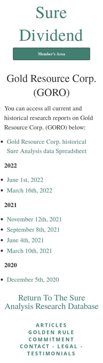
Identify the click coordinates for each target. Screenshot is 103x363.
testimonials (51, 353)
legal (67, 346)
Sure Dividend (51, 23)
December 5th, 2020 (33, 279)
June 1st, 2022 (25, 179)
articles (51, 325)
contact (35, 346)
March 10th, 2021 (29, 250)
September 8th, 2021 (33, 229)
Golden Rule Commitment (51, 336)
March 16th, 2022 (29, 190)
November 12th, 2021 (34, 219)
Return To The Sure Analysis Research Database (51, 301)
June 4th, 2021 (25, 240)
